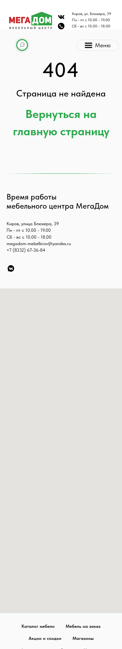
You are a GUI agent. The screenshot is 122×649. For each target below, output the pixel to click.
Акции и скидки (45, 638)
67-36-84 (36, 250)
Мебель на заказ (83, 626)
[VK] (11, 268)
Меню (103, 45)
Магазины (83, 638)
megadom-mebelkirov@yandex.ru (39, 243)
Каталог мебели (38, 626)
